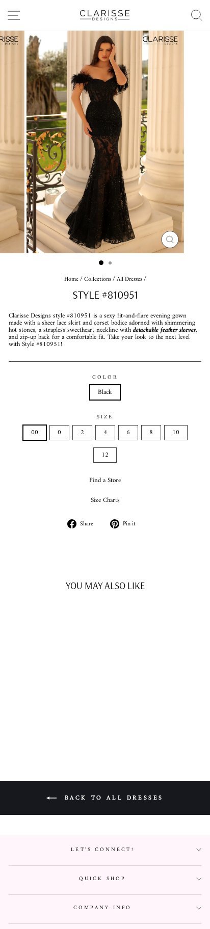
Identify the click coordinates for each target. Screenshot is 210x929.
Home (71, 279)
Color (105, 377)
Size (105, 417)
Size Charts (105, 500)
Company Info (102, 908)
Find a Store (105, 480)
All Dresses (129, 279)
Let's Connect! (102, 850)
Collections (97, 279)
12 (105, 455)
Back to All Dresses (112, 798)
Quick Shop (102, 879)
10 (175, 432)
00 (34, 432)
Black (105, 392)
